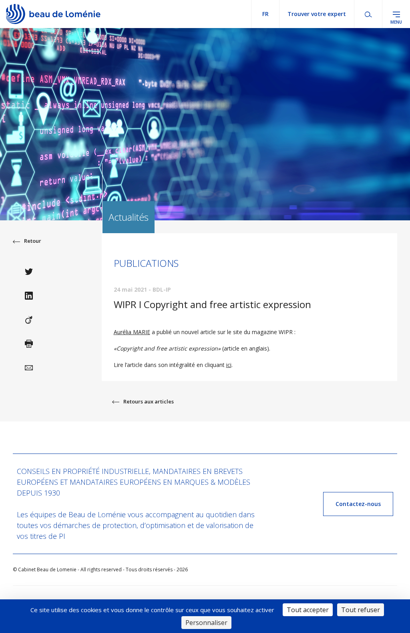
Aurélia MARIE (132, 332)
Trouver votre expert (316, 14)
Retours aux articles (148, 401)
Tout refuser (360, 609)
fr (265, 14)
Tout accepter (308, 609)
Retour (32, 240)
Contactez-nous (358, 504)
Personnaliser (206, 622)
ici (228, 365)
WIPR (286, 332)
